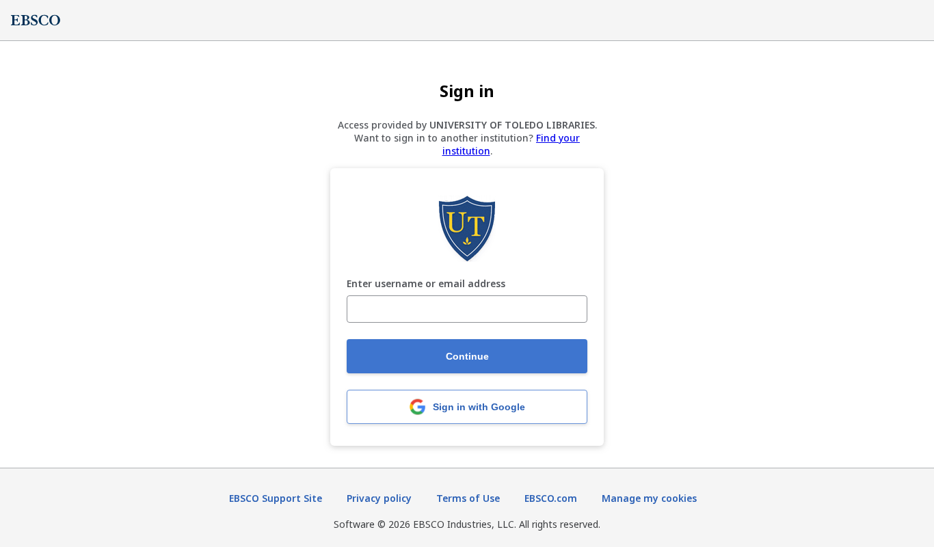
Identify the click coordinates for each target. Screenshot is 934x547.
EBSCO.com (550, 498)
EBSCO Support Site (275, 498)
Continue (467, 356)
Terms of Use (468, 498)
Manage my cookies (649, 498)
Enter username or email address (426, 284)
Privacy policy (379, 498)
